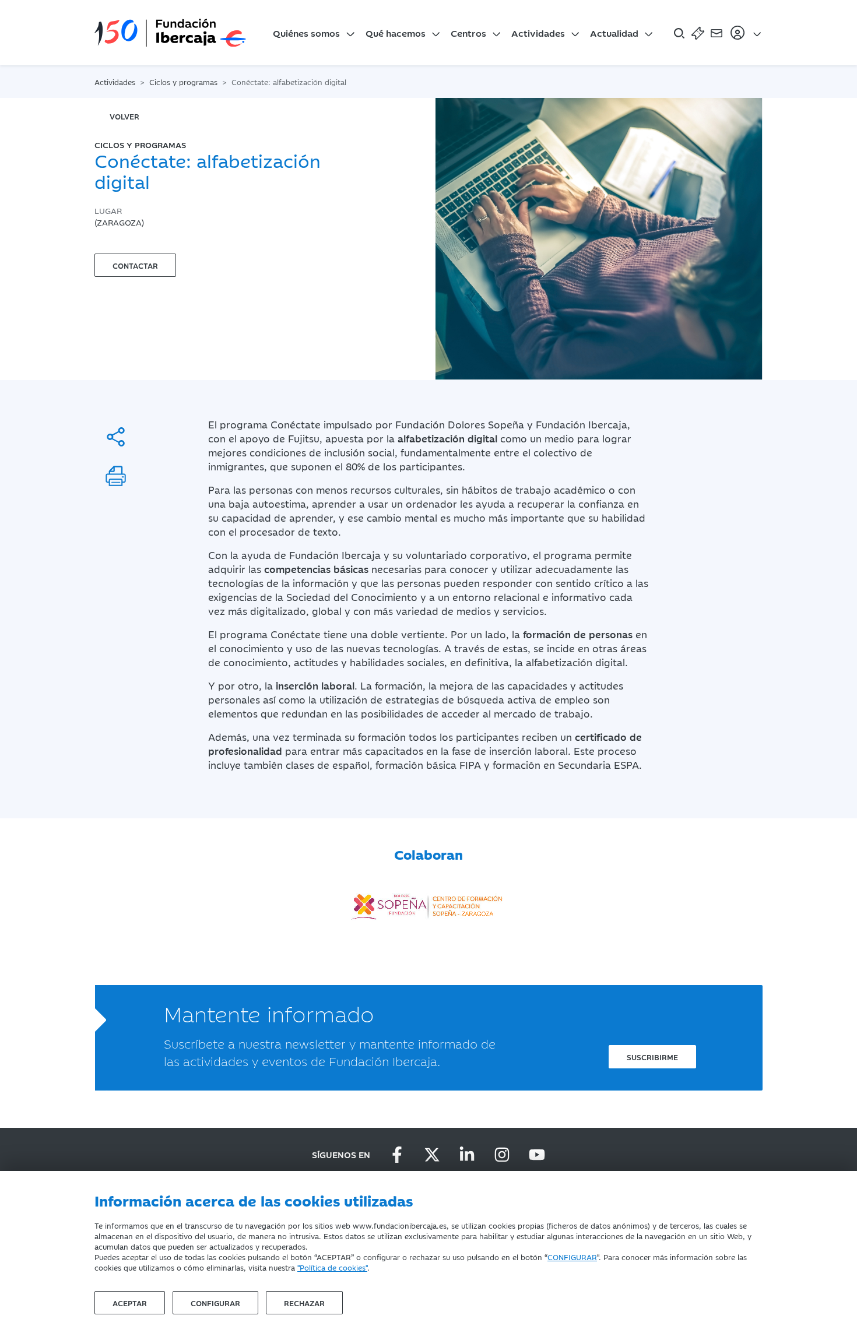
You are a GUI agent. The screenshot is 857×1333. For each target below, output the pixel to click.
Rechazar (304, 1302)
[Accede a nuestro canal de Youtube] (537, 1154)
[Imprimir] (115, 475)
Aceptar (130, 1302)
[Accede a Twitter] (432, 1154)
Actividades (538, 32)
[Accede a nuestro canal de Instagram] (502, 1154)
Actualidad (614, 32)
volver (124, 116)
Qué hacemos (396, 32)
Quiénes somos (306, 32)
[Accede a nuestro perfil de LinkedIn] (467, 1154)
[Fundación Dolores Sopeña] (428, 903)
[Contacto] (716, 32)
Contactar (135, 265)
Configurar (215, 1302)
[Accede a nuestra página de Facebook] (397, 1154)
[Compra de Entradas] (698, 32)
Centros (468, 32)
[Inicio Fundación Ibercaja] (170, 33)
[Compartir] (115, 436)
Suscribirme (652, 1056)
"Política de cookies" (332, 1267)
